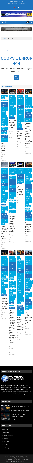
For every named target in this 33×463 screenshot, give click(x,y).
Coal (19, 259)
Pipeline (27, 208)
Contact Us (5, 429)
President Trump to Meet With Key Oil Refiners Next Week (28, 227)
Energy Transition (20, 278)
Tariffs (11, 305)
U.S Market (4, 133)
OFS (2, 283)
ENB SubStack (22, 3)
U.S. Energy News (4, 136)
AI (26, 96)
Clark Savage (3, 160)
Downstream (4, 100)
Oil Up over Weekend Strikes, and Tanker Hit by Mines (12, 124)
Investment (4, 125)
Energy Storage (19, 274)
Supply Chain (3, 128)
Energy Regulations (4, 188)
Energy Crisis (3, 109)
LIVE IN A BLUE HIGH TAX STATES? (16, 5)
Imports (27, 278)
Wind (3, 223)
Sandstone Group (6, 451)
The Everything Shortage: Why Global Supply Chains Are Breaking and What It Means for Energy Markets (12, 223)
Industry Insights (3, 119)
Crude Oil (12, 96)
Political (3, 204)
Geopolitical (12, 107)
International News (4, 122)
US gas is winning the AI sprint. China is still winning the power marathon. (20, 323)
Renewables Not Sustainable (4, 208)
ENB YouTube (6, 442)
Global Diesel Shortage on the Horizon (3, 147)
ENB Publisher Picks (4, 104)
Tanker (11, 115)
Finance (3, 114)
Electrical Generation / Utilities (28, 103)
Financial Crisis (12, 282)
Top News (4, 131)
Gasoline (4, 116)
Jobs (27, 204)
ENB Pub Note (20, 102)
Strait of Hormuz (6, 445)
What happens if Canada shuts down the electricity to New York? (28, 318)
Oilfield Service (3, 286)
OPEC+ (19, 127)
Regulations (28, 210)
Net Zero (4, 200)
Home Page (16, 77)
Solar (3, 212)
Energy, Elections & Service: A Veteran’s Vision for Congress (20, 190)
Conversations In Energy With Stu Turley (13, 170)
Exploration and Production (20, 111)
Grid (3, 190)
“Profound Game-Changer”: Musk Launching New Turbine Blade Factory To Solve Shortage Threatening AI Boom (28, 133)
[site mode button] (28, 22)
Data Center (27, 99)
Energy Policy (19, 106)
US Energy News (4, 140)
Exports (3, 111)
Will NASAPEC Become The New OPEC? (20, 135)
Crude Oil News (12, 99)
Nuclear (3, 202)
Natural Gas (27, 110)
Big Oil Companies (28, 170)
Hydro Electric (19, 282)
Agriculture (4, 96)
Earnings (28, 183)
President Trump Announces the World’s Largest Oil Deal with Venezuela (4, 303)
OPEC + (19, 124)
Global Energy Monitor (8, 448)
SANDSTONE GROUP (12, 3)
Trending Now (6, 432)
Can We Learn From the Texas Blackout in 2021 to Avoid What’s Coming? (4, 232)
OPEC (19, 122)
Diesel (3, 98)
